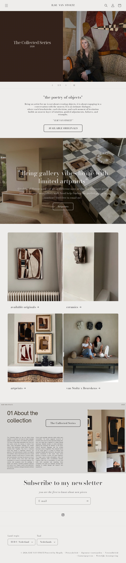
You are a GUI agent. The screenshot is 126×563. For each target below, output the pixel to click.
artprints (17, 388)
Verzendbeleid (111, 553)
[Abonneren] (87, 501)
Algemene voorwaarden (91, 553)
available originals (23, 307)
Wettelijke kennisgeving (107, 556)
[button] (6, 5)
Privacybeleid (72, 553)
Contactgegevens (85, 556)
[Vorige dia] (52, 85)
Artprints (63, 206)
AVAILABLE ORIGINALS (63, 128)
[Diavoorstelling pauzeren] (73, 85)
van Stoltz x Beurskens (81, 388)
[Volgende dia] (66, 85)
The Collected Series (63, 423)
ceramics (72, 307)
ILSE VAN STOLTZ (36, 553)
